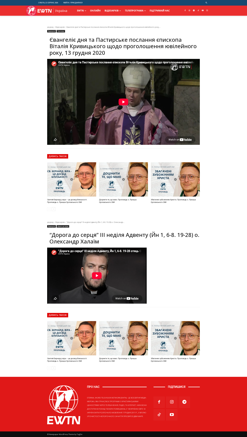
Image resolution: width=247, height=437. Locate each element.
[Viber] (207, 10)
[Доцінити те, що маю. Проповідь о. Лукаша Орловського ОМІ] (123, 179)
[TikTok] (198, 10)
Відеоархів (59, 27)
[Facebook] (185, 10)
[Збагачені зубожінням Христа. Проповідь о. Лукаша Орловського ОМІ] (175, 179)
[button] (206, 3)
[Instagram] (189, 10)
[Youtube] (202, 10)
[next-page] (53, 209)
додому (50, 27)
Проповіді (60, 31)
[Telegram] (194, 10)
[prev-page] (49, 209)
